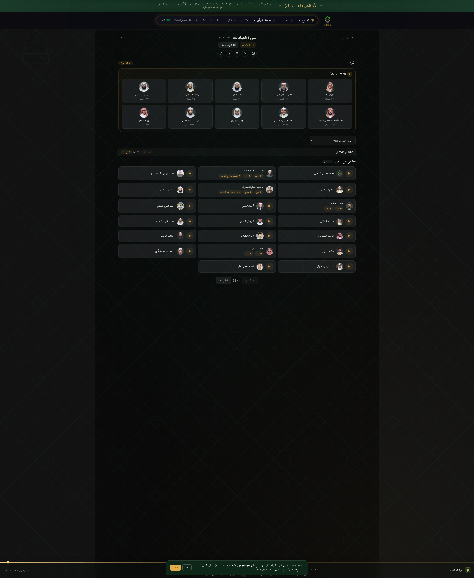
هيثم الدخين (327, 190)
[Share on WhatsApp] (253, 53)
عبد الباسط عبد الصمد (252, 170)
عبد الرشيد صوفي (325, 266)
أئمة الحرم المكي (165, 206)
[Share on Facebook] (237, 53)
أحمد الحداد (337, 203)
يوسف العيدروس (325, 236)
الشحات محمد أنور (164, 251)
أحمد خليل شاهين (165, 221)
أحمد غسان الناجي (324, 173)
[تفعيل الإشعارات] (197, 20)
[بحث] (218, 20)
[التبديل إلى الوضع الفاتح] (204, 20)
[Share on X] (245, 53)
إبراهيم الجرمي (167, 236)
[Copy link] (220, 53)
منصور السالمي (166, 190)
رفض (187, 567)
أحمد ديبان (258, 248)
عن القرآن (232, 20)
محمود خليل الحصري (253, 187)
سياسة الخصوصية (265, 569)
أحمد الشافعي (247, 236)
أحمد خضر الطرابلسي (243, 266)
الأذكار (244, 20)
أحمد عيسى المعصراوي (162, 173)
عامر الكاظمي (327, 221)
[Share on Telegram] (229, 53)
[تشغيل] (349, 173)
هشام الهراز (328, 251)
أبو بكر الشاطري (246, 221)
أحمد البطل (248, 206)
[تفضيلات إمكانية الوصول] (211, 20)
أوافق (175, 567)
